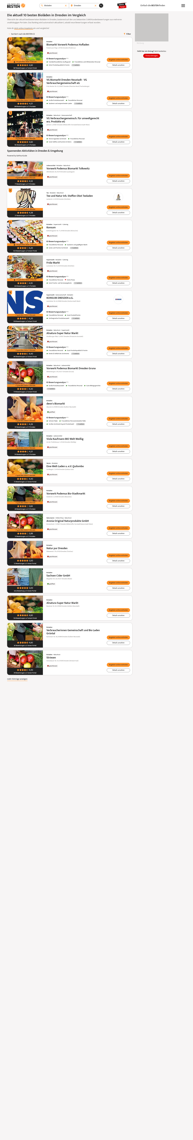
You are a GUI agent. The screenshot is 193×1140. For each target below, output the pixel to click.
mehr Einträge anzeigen (17, 679)
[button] (118, 60)
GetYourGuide (21, 156)
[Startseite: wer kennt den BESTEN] (16, 5)
